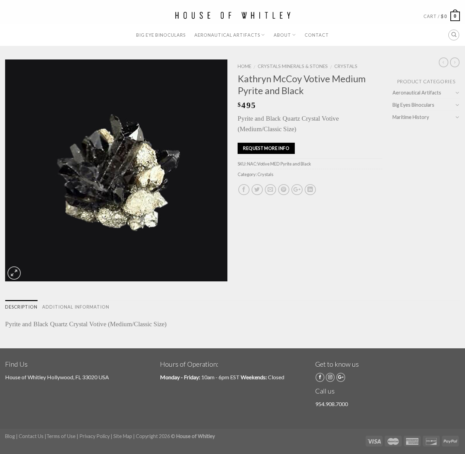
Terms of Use (61, 436)
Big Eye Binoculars (161, 35)
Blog (10, 436)
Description (21, 307)
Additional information (75, 307)
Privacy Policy (94, 436)
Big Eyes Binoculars (413, 105)
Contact (317, 35)
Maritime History (410, 117)
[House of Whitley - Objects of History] (233, 15)
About (282, 35)
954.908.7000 (331, 404)
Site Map (122, 436)
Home (244, 66)
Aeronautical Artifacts (227, 35)
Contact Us (31, 436)
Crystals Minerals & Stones (293, 66)
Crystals (345, 66)
